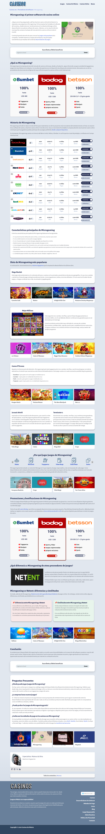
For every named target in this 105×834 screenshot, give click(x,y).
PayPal (85, 721)
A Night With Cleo (59, 300)
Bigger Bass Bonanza (60, 356)
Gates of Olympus (38, 356)
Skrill (68, 721)
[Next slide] (92, 462)
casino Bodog (24, 509)
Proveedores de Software (25, 10)
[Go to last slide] (12, 462)
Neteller (73, 721)
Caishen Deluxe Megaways (83, 356)
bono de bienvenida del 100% (52, 511)
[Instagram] (14, 769)
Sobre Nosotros (90, 815)
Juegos (62, 4)
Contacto (92, 820)
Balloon (14, 641)
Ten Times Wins (80, 490)
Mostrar (59, 775)
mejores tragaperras (38, 265)
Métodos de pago (89, 803)
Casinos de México (72, 4)
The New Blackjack (60, 402)
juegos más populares (45, 35)
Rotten (35, 300)
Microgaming (37, 745)
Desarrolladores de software (85, 800)
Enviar (86, 52)
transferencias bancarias (63, 723)
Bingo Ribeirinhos (80, 641)
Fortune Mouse (38, 402)
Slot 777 (77, 402)
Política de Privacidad (88, 818)
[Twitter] (17, 769)
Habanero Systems (17, 745)
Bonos (93, 4)
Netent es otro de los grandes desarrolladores (44, 594)
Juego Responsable (89, 812)
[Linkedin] (20, 769)
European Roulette (17, 490)
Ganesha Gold (16, 300)
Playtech (78, 745)
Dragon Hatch (16, 402)
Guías (93, 806)
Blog (93, 809)
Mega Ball (57, 447)
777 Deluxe (15, 356)
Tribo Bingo (15, 447)
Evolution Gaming (59, 745)
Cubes (35, 447)
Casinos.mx (13, 10)
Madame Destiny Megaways (84, 300)
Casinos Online (84, 4)
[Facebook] (12, 769)
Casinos (92, 798)
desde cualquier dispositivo (60, 130)
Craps (77, 447)
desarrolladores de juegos (42, 39)
